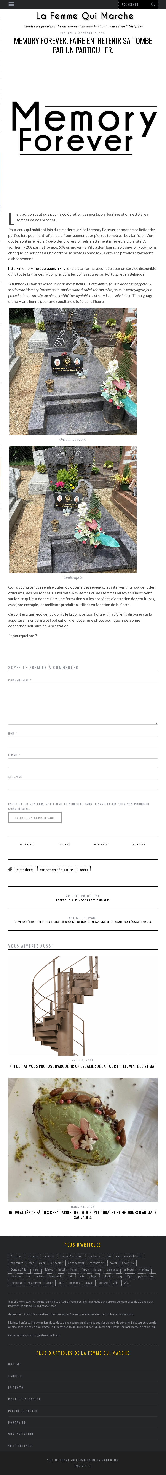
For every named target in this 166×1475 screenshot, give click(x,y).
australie (49, 1256)
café (108, 1256)
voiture (103, 1282)
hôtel (61, 1269)
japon (85, 1269)
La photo (15, 1387)
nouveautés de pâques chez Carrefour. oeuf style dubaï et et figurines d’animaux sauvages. (83, 1215)
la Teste (129, 1269)
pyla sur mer (146, 1276)
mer (28, 1276)
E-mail (14, 755)
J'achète (66, 33)
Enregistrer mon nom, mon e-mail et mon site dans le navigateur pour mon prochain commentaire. (78, 806)
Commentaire (20, 680)
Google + (139, 844)
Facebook (27, 844)
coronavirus (96, 1263)
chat (31, 1263)
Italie (73, 1269)
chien (42, 1263)
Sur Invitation (20, 1434)
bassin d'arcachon (71, 1256)
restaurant (34, 1282)
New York (55, 1276)
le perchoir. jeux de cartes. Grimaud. (83, 898)
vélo (115, 1282)
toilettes (74, 1282)
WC (126, 1282)
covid (113, 1263)
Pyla (130, 1276)
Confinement (76, 1263)
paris (81, 1276)
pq (120, 1276)
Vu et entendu (20, 1445)
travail (89, 1282)
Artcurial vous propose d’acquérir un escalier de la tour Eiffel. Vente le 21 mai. (83, 1066)
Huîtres (48, 1269)
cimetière (25, 869)
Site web (15, 776)
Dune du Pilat (19, 1269)
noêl (69, 1276)
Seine (49, 1282)
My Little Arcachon (24, 1399)
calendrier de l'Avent (129, 1256)
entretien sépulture (56, 869)
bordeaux (94, 1256)
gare (35, 1269)
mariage (144, 1269)
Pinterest (101, 844)
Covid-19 (128, 1263)
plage (92, 1276)
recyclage (16, 1282)
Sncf (61, 1282)
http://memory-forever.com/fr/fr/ (36, 268)
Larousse (112, 1269)
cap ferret (17, 1263)
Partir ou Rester (23, 1411)
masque (16, 1276)
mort (84, 869)
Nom (12, 733)
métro (40, 1276)
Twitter (64, 844)
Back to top (82, 1465)
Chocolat (56, 1263)
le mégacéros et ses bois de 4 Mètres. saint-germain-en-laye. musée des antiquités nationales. (83, 919)
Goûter (14, 1364)
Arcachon (16, 1256)
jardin (98, 1269)
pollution (107, 1276)
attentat (33, 1256)
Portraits (17, 1422)
